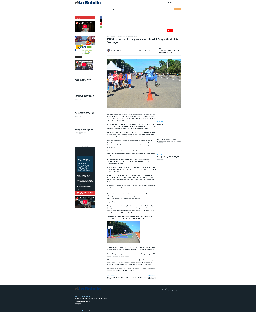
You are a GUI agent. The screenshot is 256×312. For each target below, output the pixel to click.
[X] (101, 20)
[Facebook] (101, 17)
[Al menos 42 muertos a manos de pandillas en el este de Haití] (85, 88)
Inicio (108, 36)
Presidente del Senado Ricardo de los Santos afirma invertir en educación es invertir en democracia (84, 131)
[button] (179, 2)
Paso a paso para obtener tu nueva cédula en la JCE (84, 18)
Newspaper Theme (83, 310)
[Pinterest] (101, 23)
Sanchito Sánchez (82, 163)
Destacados (77, 77)
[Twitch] (175, 289)
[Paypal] (171, 289)
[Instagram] (167, 289)
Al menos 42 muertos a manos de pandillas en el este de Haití (83, 80)
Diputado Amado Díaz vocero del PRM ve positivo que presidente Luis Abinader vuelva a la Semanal (84, 114)
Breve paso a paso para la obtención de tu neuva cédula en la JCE (84, 193)
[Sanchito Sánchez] (109, 50)
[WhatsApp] (101, 27)
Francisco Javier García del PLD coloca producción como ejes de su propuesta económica (84, 96)
